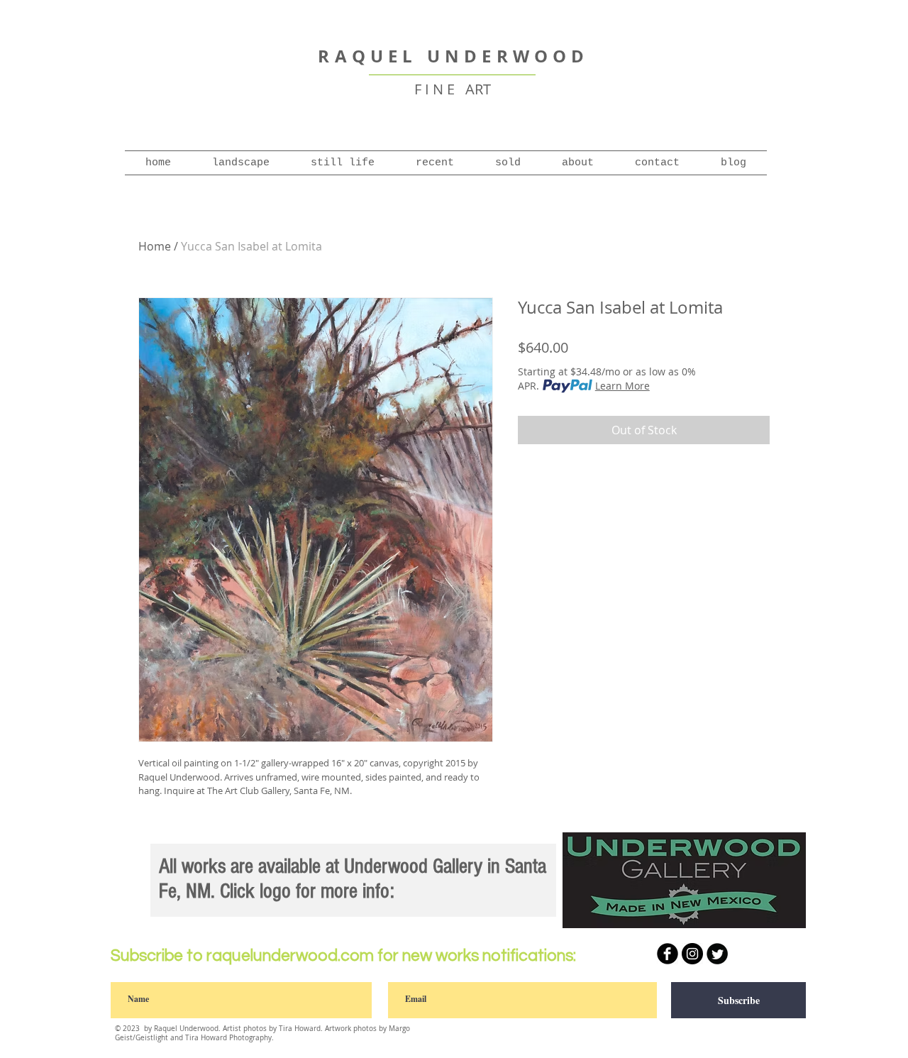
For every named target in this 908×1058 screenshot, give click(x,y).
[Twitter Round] (717, 953)
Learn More (622, 385)
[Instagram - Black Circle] (692, 953)
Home (154, 246)
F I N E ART (452, 89)
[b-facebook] (667, 953)
